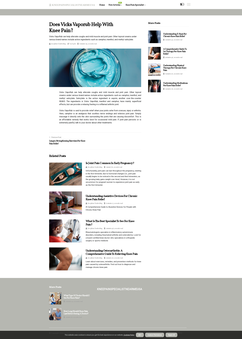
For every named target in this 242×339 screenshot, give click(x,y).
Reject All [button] (171, 335)
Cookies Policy (128, 335)
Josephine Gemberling (58, 44)
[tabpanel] (95, 68)
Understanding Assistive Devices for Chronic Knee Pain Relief (111, 197)
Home (102, 5)
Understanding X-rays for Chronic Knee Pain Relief (175, 35)
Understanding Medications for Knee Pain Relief (175, 84)
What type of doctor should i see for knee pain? (77, 296)
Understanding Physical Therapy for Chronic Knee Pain (174, 68)
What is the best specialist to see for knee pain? (110, 223)
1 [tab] (95, 83)
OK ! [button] (139, 335)
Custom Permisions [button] (155, 335)
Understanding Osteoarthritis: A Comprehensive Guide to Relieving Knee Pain (112, 252)
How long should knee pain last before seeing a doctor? (76, 312)
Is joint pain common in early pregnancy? (110, 163)
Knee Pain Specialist (135, 5)
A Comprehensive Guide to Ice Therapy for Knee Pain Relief (175, 51)
